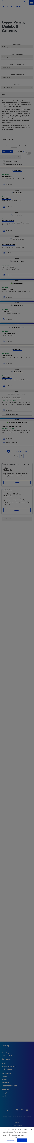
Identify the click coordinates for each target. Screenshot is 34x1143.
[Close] (31, 1129)
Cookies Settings (10, 1140)
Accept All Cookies (22, 1140)
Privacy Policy (8, 1137)
